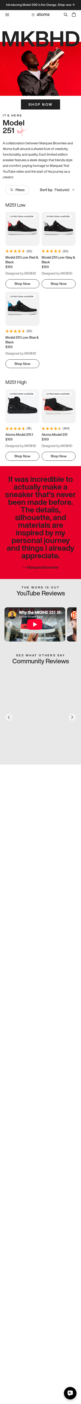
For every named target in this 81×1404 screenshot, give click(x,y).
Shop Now (40, 104)
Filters (20, 189)
